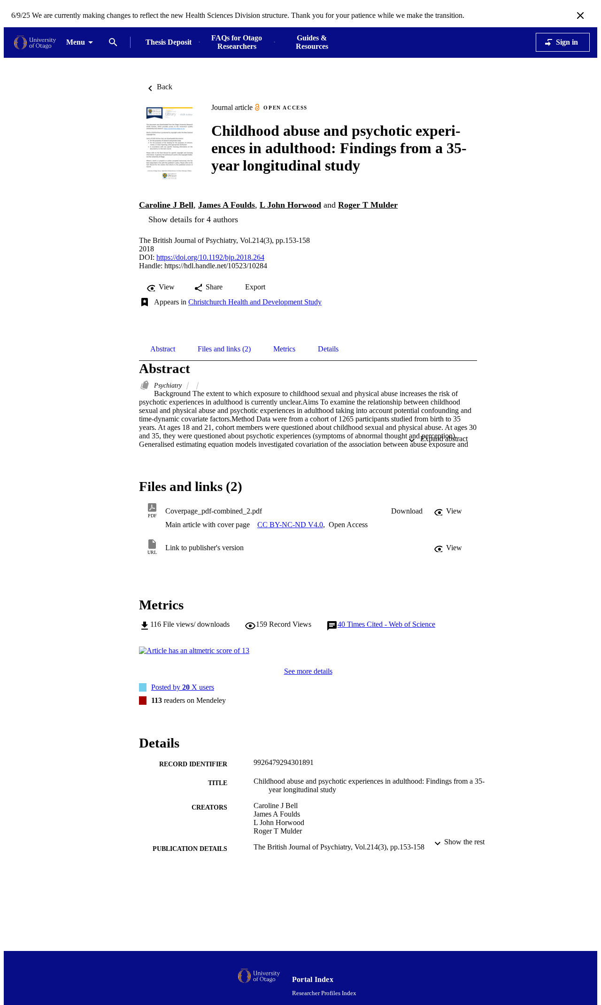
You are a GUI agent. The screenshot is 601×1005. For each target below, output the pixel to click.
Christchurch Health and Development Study (255, 302)
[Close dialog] (580, 15)
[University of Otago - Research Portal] (35, 42)
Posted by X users (182, 687)
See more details (308, 671)
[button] (406, 511)
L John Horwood (290, 205)
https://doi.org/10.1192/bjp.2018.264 (210, 257)
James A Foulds (226, 205)
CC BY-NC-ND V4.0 (290, 525)
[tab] (162, 349)
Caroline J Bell (166, 205)
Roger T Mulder (368, 205)
